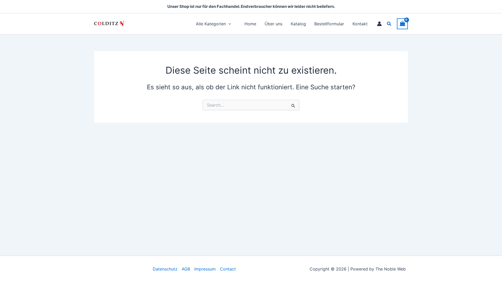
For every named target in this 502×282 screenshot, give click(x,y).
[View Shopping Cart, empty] (402, 23)
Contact (228, 269)
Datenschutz (165, 269)
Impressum (205, 269)
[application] (228, 23)
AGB (186, 269)
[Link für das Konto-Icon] (379, 23)
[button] (389, 24)
